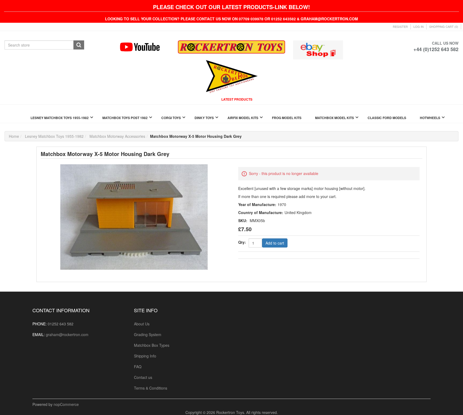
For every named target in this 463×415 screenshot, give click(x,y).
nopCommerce (66, 404)
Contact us (143, 377)
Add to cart (275, 243)
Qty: (242, 242)
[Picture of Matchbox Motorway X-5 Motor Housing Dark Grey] (134, 216)
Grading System (147, 334)
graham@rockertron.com (67, 334)
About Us (142, 323)
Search (78, 45)
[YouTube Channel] (145, 47)
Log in (418, 26)
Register (400, 26)
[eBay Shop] (318, 49)
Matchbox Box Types (151, 345)
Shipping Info (145, 356)
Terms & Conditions (150, 388)
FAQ (137, 366)
